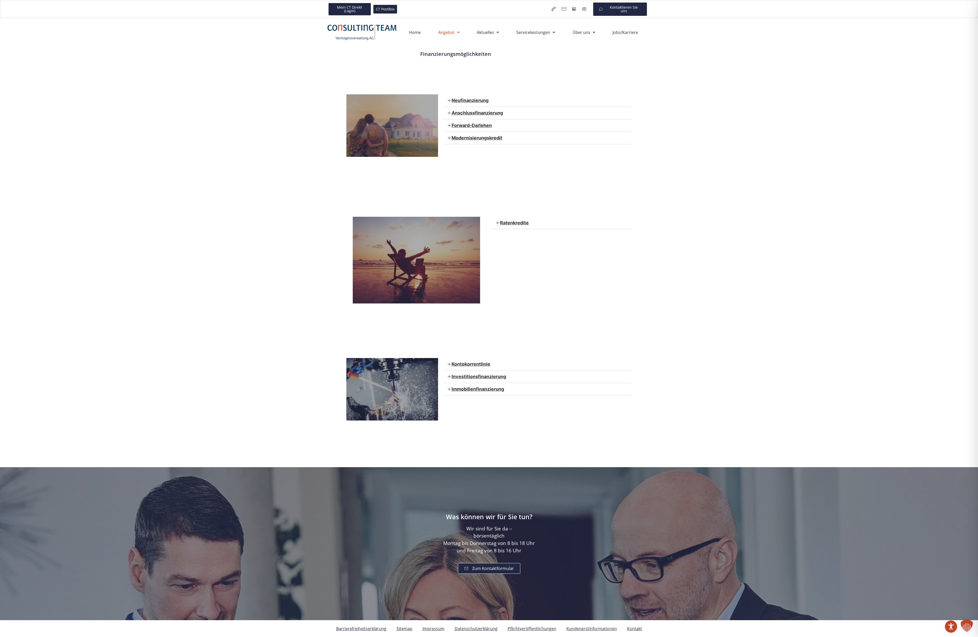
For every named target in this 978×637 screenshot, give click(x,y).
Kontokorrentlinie (471, 364)
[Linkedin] (574, 9)
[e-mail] (563, 9)
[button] (448, 32)
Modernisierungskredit (477, 138)
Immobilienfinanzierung (478, 389)
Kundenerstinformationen (591, 628)
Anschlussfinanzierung (477, 113)
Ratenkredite (514, 222)
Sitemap (404, 628)
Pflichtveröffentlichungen (532, 628)
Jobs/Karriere (625, 32)
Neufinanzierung (470, 100)
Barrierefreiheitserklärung (361, 628)
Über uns (581, 32)
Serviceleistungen (533, 32)
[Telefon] (553, 9)
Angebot (446, 32)
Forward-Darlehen (472, 125)
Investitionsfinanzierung (479, 376)
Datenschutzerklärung (476, 628)
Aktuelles (485, 32)
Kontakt (634, 628)
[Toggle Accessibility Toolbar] (951, 626)
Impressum (433, 628)
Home (415, 32)
